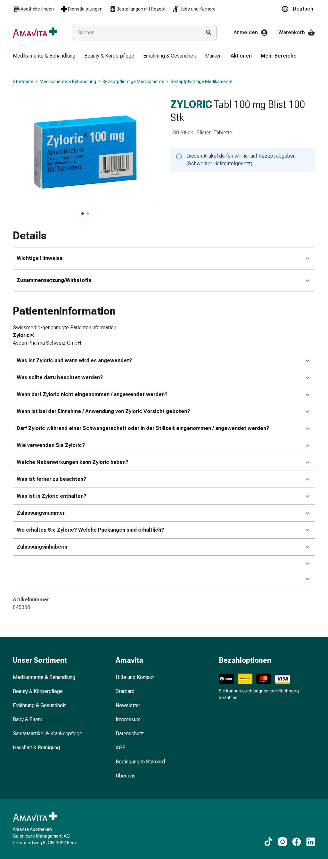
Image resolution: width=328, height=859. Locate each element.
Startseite (23, 81)
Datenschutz (130, 733)
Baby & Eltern (27, 719)
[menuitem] (44, 56)
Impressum (128, 719)
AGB (121, 748)
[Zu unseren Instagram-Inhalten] (282, 841)
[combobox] (136, 32)
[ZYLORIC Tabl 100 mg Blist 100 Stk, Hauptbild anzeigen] (82, 213)
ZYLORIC (191, 104)
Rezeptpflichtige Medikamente (133, 81)
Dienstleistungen (85, 9)
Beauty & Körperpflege (38, 691)
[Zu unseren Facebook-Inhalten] (296, 841)
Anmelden (246, 32)
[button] (298, 9)
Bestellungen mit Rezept (141, 9)
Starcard (125, 691)
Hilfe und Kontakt (135, 677)
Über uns (125, 776)
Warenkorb (291, 32)
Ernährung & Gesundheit (39, 705)
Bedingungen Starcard (140, 762)
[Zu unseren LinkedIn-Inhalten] (310, 841)
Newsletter (128, 705)
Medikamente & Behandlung (68, 81)
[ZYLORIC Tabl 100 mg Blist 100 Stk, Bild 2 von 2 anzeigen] (87, 213)
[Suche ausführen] (209, 32)
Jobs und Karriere (198, 9)
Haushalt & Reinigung (36, 748)
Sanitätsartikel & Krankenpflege (47, 733)
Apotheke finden (37, 9)
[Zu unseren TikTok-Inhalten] (268, 841)
